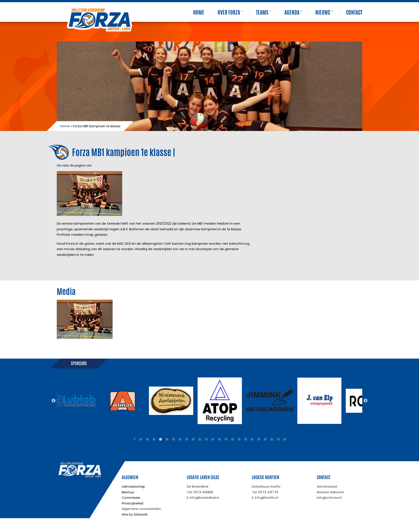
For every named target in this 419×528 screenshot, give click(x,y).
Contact (354, 12)
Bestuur (128, 492)
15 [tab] (226, 439)
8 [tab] (180, 439)
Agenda (291, 12)
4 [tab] (154, 439)
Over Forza (229, 12)
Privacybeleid (132, 503)
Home (198, 12)
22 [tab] (272, 439)
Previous (53, 401)
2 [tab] (141, 439)
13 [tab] (213, 439)
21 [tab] (265, 439)
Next (365, 401)
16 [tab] (232, 439)
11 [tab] (199, 439)
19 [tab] (252, 439)
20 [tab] (258, 439)
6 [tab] (167, 439)
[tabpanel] (73, 401)
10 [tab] (193, 439)
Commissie (131, 497)
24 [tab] (285, 439)
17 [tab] (239, 439)
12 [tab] (206, 439)
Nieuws (322, 12)
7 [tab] (173, 439)
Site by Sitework (135, 514)
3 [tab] (147, 439)
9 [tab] (186, 439)
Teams (262, 12)
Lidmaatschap (133, 486)
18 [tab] (245, 439)
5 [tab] (160, 439)
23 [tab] (278, 439)
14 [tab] (219, 439)
